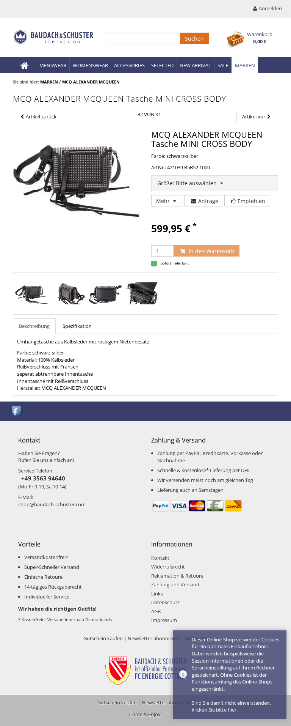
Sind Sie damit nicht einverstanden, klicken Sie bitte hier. (231, 706)
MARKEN (245, 65)
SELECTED (162, 65)
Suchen (194, 38)
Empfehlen (251, 201)
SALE (222, 65)
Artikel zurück (41, 116)
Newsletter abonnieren (154, 638)
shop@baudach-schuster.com (52, 504)
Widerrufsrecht (168, 566)
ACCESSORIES (129, 65)
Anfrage (208, 201)
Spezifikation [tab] (77, 326)
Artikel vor (253, 116)
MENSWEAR (52, 65)
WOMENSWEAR (90, 65)
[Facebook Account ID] (17, 410)
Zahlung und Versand (175, 584)
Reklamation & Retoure (177, 575)
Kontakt (160, 557)
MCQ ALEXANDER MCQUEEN (91, 82)
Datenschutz (165, 602)
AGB (156, 611)
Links (157, 593)
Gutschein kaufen (103, 638)
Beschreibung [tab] (34, 326)
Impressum (164, 620)
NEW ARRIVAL (195, 65)
